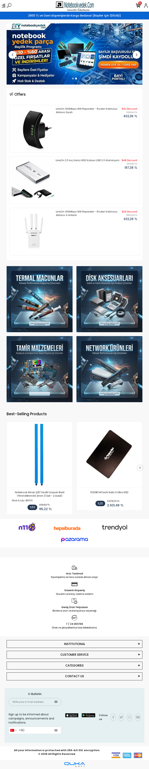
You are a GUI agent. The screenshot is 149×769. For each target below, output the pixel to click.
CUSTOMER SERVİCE (74, 655)
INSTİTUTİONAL (74, 644)
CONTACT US (74, 676)
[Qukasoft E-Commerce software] (74, 764)
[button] (12, 55)
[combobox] (13, 730)
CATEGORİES (74, 665)
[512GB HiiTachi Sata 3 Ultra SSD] (109, 456)
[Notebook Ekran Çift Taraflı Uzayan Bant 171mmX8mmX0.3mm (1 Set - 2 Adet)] (39, 456)
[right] (140, 468)
